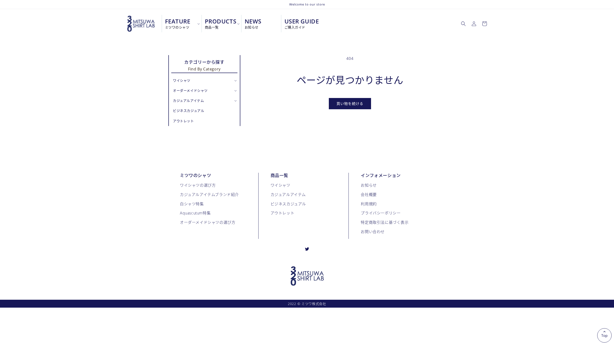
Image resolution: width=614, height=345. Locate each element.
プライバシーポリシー (381, 212)
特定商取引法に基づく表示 (384, 222)
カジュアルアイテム (288, 194)
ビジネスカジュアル (288, 203)
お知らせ (369, 185)
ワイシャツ (280, 185)
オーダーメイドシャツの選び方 (207, 222)
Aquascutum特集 (195, 212)
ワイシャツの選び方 (198, 185)
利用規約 (369, 203)
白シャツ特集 (192, 203)
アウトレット (283, 212)
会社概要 (369, 194)
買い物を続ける (350, 103)
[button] (463, 23)
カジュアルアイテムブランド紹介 (209, 194)
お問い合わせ (373, 231)
